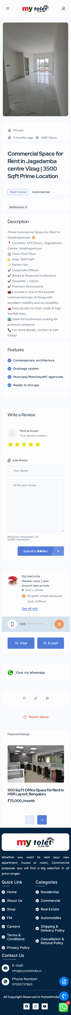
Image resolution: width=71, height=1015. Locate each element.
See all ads (30, 608)
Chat (23, 643)
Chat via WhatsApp (30, 672)
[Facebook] (26, 1006)
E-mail (53, 643)
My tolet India (31, 576)
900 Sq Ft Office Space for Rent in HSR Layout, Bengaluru (36, 792)
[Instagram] (36, 1006)
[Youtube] (45, 1006)
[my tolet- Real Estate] (35, 8)
